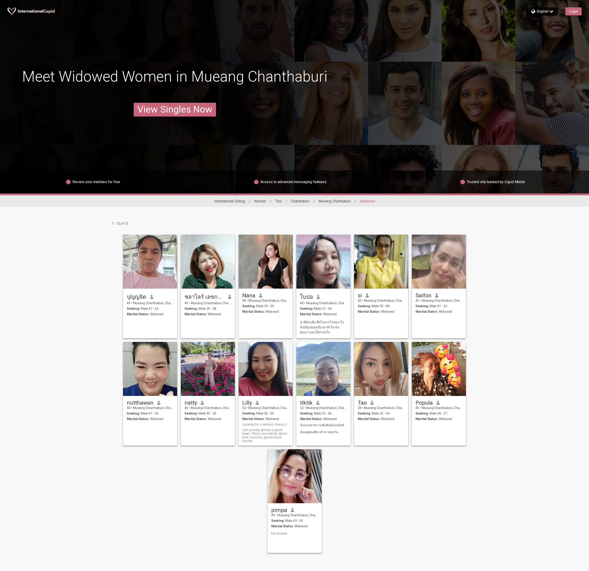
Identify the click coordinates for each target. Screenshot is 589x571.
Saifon (423, 295)
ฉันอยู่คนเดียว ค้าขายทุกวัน (319, 432)
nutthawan (140, 403)
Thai (278, 201)
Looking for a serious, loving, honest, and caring (265, 424)
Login (573, 11)
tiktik (306, 403)
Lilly (247, 403)
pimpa (279, 510)
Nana (248, 295)
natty (191, 403)
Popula (424, 403)
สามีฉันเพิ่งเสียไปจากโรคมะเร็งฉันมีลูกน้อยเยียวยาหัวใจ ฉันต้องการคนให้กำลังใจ (322, 327)
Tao (362, 403)
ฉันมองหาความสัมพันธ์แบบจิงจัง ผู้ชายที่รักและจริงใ (323, 425)
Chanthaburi (300, 201)
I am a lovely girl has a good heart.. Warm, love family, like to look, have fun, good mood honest (264, 435)
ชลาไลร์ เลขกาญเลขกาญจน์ (204, 297)
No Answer (279, 533)
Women (260, 201)
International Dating (229, 201)
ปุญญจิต (136, 297)
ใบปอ (306, 297)
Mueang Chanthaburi (334, 201)
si (360, 295)
